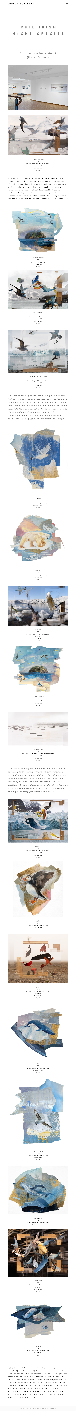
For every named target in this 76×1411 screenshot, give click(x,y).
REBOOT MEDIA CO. (50, 1408)
